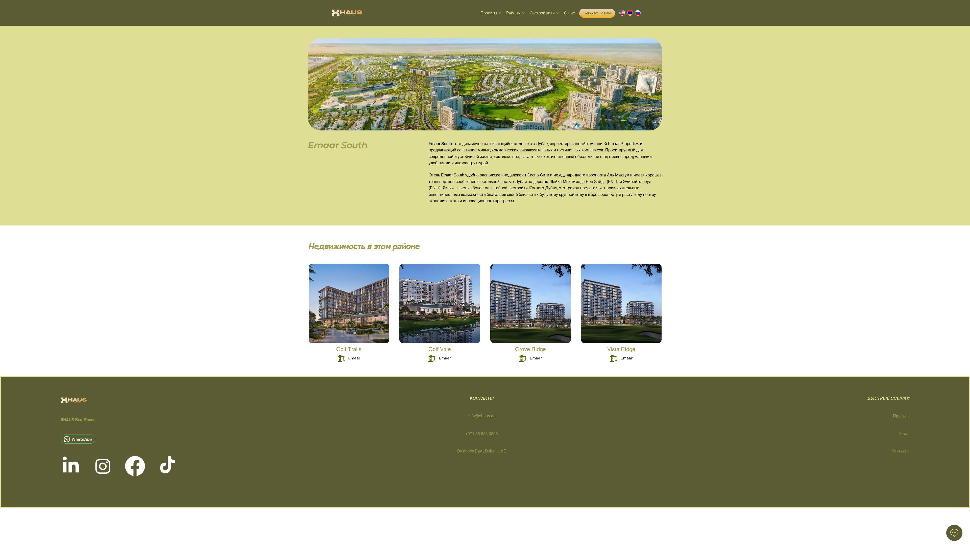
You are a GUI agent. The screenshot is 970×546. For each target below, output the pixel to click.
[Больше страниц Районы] (523, 13)
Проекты (901, 416)
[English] (619, 13)
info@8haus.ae (482, 416)
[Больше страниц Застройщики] (557, 13)
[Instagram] (103, 466)
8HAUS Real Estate (78, 420)
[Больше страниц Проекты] (499, 13)
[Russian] (635, 13)
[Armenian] (627, 13)
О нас (904, 433)
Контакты (900, 451)
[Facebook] (135, 466)
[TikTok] (167, 466)
